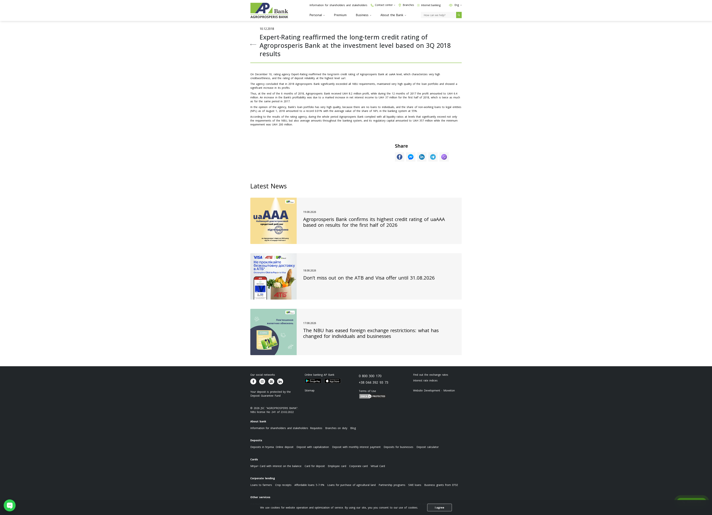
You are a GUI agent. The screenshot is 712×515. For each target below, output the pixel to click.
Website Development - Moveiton (434, 390)
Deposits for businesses (398, 447)
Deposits (256, 440)
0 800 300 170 (370, 376)
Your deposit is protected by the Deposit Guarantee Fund (270, 393)
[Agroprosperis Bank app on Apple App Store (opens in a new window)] (332, 380)
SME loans (414, 485)
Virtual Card (378, 466)
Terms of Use (367, 391)
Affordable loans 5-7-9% (309, 485)
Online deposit (284, 447)
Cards (254, 459)
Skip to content (5, 28)
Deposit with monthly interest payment (356, 447)
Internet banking (430, 5)
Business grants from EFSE (441, 485)
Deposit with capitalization (312, 447)
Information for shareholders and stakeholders (338, 5)
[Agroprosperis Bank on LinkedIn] (280, 381)
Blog (353, 428)
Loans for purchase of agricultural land (351, 485)
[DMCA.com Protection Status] (373, 396)
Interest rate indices (425, 380)
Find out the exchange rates (430, 374)
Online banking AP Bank (319, 374)
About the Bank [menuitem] (392, 15)
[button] (451, 5)
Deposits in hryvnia (262, 447)
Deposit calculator (427, 447)
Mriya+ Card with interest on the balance (275, 466)
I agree (439, 507)
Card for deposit (315, 466)
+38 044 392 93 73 (373, 382)
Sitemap (309, 390)
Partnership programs (392, 485)
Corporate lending (262, 478)
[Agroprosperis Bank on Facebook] (253, 381)
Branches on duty (336, 428)
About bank (258, 421)
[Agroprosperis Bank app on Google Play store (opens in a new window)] (313, 380)
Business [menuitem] (363, 15)
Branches (408, 5)
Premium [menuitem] (340, 15)
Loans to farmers (261, 485)
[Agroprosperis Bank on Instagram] (262, 381)
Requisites (316, 428)
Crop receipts (283, 485)
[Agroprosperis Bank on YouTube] (271, 381)
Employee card (337, 466)
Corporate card (358, 466)
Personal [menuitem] (316, 15)
